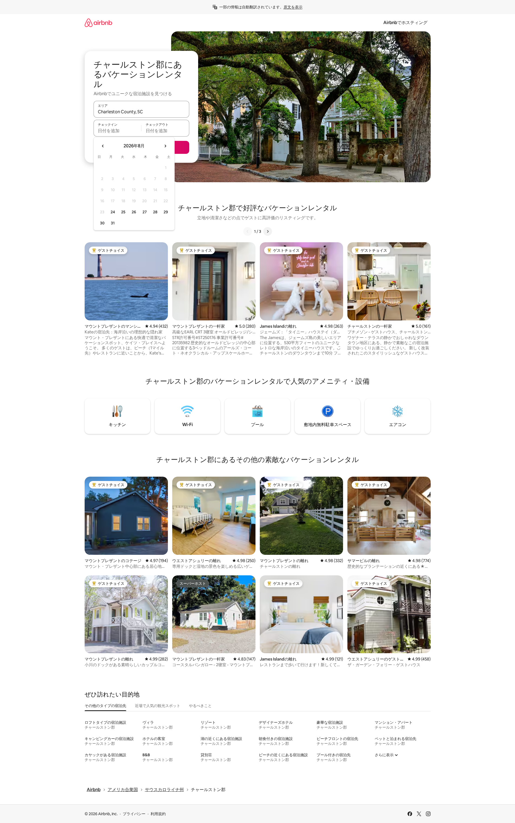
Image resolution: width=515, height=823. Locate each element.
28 (155, 212)
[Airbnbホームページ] (98, 22)
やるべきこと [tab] (200, 705)
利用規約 (158, 813)
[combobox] (141, 111)
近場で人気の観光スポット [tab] (157, 705)
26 (134, 212)
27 (144, 212)
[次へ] (267, 231)
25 (123, 212)
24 (113, 212)
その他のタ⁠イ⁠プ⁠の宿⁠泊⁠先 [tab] (105, 705)
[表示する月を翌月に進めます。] (165, 146)
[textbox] (117, 130)
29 (166, 212)
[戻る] (247, 231)
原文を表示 (293, 7)
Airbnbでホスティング (405, 22)
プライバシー (134, 813)
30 (102, 223)
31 (113, 223)
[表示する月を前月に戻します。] (103, 146)
